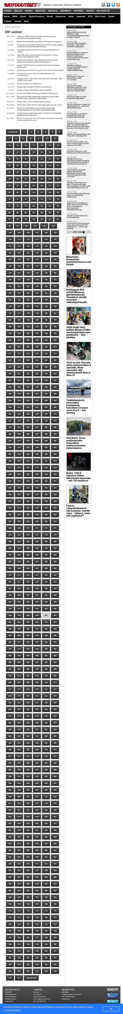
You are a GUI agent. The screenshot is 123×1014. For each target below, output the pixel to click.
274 (28, 421)
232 (28, 374)
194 (10, 333)
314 (10, 468)
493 (55, 662)
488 (10, 662)
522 (46, 696)
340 (28, 494)
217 (55, 354)
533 (37, 709)
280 (28, 427)
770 (10, 978)
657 (19, 850)
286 (28, 434)
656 (10, 850)
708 (46, 904)
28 (9, 159)
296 (10, 447)
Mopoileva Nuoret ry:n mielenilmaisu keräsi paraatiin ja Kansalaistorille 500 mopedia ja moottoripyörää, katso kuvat (78, 160)
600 (46, 783)
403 (55, 562)
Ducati (23, 16)
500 (10, 676)
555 (19, 736)
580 (28, 763)
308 (10, 461)
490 (28, 662)
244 (28, 387)
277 (55, 421)
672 (46, 864)
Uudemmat (13, 132)
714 (46, 911)
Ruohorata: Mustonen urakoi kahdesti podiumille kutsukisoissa (78, 151)
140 (10, 273)
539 (37, 716)
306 (46, 454)
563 (37, 743)
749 (37, 951)
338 (10, 494)
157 (55, 286)
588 (46, 770)
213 (19, 354)
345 (19, 501)
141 (19, 273)
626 (10, 817)
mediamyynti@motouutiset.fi (71, 994)
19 (50, 145)
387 (19, 548)
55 (58, 179)
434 (10, 602)
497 (37, 669)
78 (17, 206)
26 (50, 152)
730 (28, 931)
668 (10, 864)
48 (58, 172)
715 (55, 911)
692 (10, 891)
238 (28, 380)
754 (28, 958)
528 (46, 703)
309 (19, 461)
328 (28, 481)
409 (55, 568)
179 (37, 313)
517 (55, 689)
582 (46, 763)
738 (46, 938)
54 (50, 179)
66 (34, 192)
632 (10, 823)
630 (46, 817)
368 (10, 528)
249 (19, 394)
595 (55, 776)
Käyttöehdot (9, 1001)
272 (10, 421)
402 (46, 562)
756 (46, 958)
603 (19, 790)
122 (10, 253)
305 (37, 454)
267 (19, 414)
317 (37, 468)
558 (46, 736)
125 (37, 253)
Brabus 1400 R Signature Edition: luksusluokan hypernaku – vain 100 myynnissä (78, 477)
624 (46, 810)
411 (19, 575)
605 (37, 790)
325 (55, 474)
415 (55, 575)
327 (19, 481)
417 (19, 582)
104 (10, 233)
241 (55, 380)
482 (10, 656)
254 (10, 400)
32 (42, 159)
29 (17, 159)
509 (37, 682)
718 (28, 917)
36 (17, 166)
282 (46, 427)
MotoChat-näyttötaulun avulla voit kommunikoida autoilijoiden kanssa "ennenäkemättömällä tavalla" (36, 109)
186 (46, 320)
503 (37, 676)
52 (34, 179)
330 (46, 481)
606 (46, 790)
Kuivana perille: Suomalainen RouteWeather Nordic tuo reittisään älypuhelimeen (77, 114)
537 (19, 716)
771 (19, 978)
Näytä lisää (78, 232)
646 (28, 837)
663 (19, 857)
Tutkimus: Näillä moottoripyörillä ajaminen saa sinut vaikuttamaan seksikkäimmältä (36, 37)
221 (37, 360)
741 (19, 944)
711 (19, 911)
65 (26, 192)
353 (37, 508)
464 (10, 635)
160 (28, 293)
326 (10, 481)
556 (28, 736)
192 (46, 327)
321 (19, 474)
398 (10, 562)
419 (37, 582)
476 (10, 649)
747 (19, 951)
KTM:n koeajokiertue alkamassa (29, 84)
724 (28, 924)
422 (10, 588)
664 (28, 857)
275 (37, 421)
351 (19, 508)
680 (10, 877)
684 (46, 877)
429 (19, 595)
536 (10, 716)
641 (37, 830)
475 (55, 642)
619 (55, 803)
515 (37, 689)
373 (55, 528)
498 (46, 669)
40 (50, 166)
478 (28, 649)
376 (28, 535)
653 (37, 844)
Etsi (111, 990)
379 (55, 535)
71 (17, 199)
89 (50, 213)
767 (37, 971)
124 (28, 253)
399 (19, 562)
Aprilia (7, 16)
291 (19, 441)
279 (19, 427)
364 (28, 521)
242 (10, 387)
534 (46, 709)
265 (55, 407)
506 (10, 682)
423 (19, 588)
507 (19, 682)
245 (37, 387)
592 (28, 776)
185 (37, 320)
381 (19, 541)
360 (46, 515)
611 (37, 797)
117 (19, 246)
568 (28, 750)
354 (46, 508)
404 (10, 568)
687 (19, 884)
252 (46, 394)
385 (55, 541)
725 (37, 924)
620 (10, 810)
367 (55, 521)
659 (37, 850)
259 (55, 400)
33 (50, 159)
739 (55, 938)
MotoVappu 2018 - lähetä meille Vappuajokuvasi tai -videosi (39, 105)
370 (28, 528)
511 (55, 682)
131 (37, 260)
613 (55, 797)
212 (10, 354)
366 (46, 521)
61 (50, 186)
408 (46, 568)
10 (31, 139)
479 (37, 649)
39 (42, 166)
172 (28, 307)
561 (19, 743)
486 (46, 656)
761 (37, 964)
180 (46, 313)
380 (10, 541)
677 (37, 870)
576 (46, 756)
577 (55, 756)
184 (28, 320)
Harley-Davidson (36, 16)
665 (37, 857)
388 (28, 548)
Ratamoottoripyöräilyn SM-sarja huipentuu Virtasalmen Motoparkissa (78, 194)
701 (37, 897)
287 (37, 434)
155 (37, 286)
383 (37, 541)
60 (42, 186)
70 (9, 199)
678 (46, 870)
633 (19, 823)
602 (10, 790)
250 (28, 394)
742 (28, 944)
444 (46, 609)
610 (28, 797)
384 (46, 541)
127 (55, 253)
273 (19, 421)
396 (46, 555)
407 (37, 568)
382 (28, 541)
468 (46, 635)
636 (46, 823)
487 (55, 656)
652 (28, 844)
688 (28, 884)
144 (46, 273)
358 (28, 515)
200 (10, 340)
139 (55, 266)
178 (28, 313)
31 (34, 159)
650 (10, 844)
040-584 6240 (41, 1001)
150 (46, 280)
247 (55, 387)
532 (28, 709)
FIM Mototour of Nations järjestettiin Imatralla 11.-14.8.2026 (75, 77)
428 (10, 595)
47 (50, 172)
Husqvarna (60, 16)
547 (55, 723)
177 (19, 313)
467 (37, 635)
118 (28, 246)
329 (37, 481)
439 (55, 602)
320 (10, 474)
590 (10, 776)
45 (34, 172)
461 (37, 629)
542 (10, 723)
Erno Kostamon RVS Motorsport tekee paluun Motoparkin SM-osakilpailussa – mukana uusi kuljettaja (78, 225)
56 (9, 186)
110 (10, 239)
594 (46, 776)
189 (19, 327)
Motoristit (66, 11)
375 (19, 535)
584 (10, 770)
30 (26, 159)
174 (46, 307)
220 (28, 360)
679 (55, 870)
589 (55, 770)
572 (10, 756)
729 (19, 931)
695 (37, 891)
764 (10, 971)
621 (19, 810)
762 (46, 964)
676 (28, 870)
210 (46, 347)
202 (28, 340)
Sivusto (90, 11)
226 (28, 367)
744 (46, 944)
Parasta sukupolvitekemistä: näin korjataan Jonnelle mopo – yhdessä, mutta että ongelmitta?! (78, 510)
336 (46, 488)
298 (28, 447)
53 (42, 179)
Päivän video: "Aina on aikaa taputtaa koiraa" (34, 102)
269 (37, 414)
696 (46, 891)
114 (46, 239)
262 (28, 407)
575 (37, 756)
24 (34, 152)
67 (42, 192)
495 (19, 669)
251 (37, 394)
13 (55, 139)
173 (37, 307)
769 (55, 971)
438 (46, 602)
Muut (26, 21)
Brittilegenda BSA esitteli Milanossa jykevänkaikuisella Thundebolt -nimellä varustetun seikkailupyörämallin (76, 296)
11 (39, 139)
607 (55, 790)
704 (10, 904)
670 (28, 864)
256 (28, 400)
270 (46, 414)
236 (10, 380)
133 (55, 260)
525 (19, 703)
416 (10, 582)
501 (19, 676)
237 (19, 380)
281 (37, 427)
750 (46, 951)
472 (28, 642)
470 (10, 642)
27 (58, 152)
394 (28, 555)
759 (19, 964)
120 (46, 246)
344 (10, 501)
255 (19, 400)
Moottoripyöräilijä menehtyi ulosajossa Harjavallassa (76, 96)
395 (37, 555)
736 (28, 938)
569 (37, 750)
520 (28, 696)
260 (10, 407)
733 (55, 931)
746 (10, 951)
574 (28, 756)
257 (37, 400)
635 (37, 823)
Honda (50, 16)
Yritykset (78, 11)
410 (10, 575)
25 (42, 152)
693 (19, 891)
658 (28, 850)
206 (10, 347)
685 (55, 877)
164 (10, 300)
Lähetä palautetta (39, 997)
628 (28, 817)
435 (19, 602)
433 (55, 595)
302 (10, 454)
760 (28, 964)
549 (19, 729)
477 (19, 649)
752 (10, 958)
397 (55, 555)
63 (9, 192)
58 (26, 186)
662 (10, 857)
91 (9, 219)
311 (37, 461)
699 (19, 897)
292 (28, 441)
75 (50, 199)
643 (55, 830)
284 (10, 434)
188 (10, 327)
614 (10, 803)
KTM (90, 16)
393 (19, 555)
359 (37, 515)
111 (19, 239)
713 (37, 911)
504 (46, 676)
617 (37, 803)
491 (37, 662)
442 (28, 609)
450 (46, 615)
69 (58, 192)
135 (19, 266)
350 (10, 508)
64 (17, 192)
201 (19, 340)
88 (42, 213)
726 (46, 924)
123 (19, 253)
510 (46, 682)
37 (26, 166)
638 (10, 830)
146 (10, 280)
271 (55, 414)
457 (55, 622)
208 (28, 347)
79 (26, 206)
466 (28, 635)
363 (19, 521)
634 (28, 823)
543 (19, 723)
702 (46, 897)
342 (46, 494)
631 (55, 817)
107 (37, 233)
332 (10, 488)
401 (37, 562)
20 (58, 145)
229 (55, 367)
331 (55, 481)
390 (46, 548)
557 (37, 736)
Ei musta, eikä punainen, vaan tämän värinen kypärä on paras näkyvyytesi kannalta (78, 142)
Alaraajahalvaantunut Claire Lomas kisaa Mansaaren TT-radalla (38, 51)
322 (28, 474)
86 (26, 213)
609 (19, 797)
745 (55, 944)
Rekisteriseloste (10, 999)
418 (28, 582)
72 (26, 199)
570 (46, 750)
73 (34, 199)
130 (28, 260)
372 (46, 528)
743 (37, 944)
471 (19, 642)
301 (55, 447)
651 (19, 844)
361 (55, 515)
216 (46, 354)
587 (37, 770)
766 (28, 971)
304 (28, 454)
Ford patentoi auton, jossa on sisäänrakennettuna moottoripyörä (36, 74)
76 (58, 199)
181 (55, 313)
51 (26, 179)
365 (37, 521)
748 (28, 951)
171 (19, 307)
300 (46, 447)
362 (10, 521)
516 (46, 689)
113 (37, 239)
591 (19, 776)
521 (37, 696)
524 (10, 703)
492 (46, 662)
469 (55, 635)
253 (55, 394)
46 (42, 172)
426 (46, 588)
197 (37, 333)
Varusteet (40, 11)
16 (26, 145)
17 (34, 145)
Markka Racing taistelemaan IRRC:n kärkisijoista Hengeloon (39, 42)
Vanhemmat (31, 978)
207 (19, 347)
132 (46, 260)
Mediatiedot (66, 999)
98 (9, 226)
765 (19, 971)
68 (50, 192)
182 (10, 320)
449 (37, 615)
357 (19, 515)
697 (55, 891)
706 (28, 904)
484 (28, 656)
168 (46, 300)
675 (19, 870)
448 (28, 615)
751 (55, 951)
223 (55, 360)
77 (9, 206)
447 (19, 615)
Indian (71, 16)
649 (55, 837)
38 (34, 166)
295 (55, 441)
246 (46, 387)
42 (9, 172)
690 (46, 884)
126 (46, 253)
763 (55, 964)
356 (10, 515)
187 (55, 320)
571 (55, 750)
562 (28, 743)
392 (10, 555)
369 (19, 528)
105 (19, 233)
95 (42, 219)
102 (44, 226)
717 (19, 917)
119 (37, 246)
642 (46, 830)
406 (28, 568)
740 (10, 944)
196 (28, 333)
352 (28, 508)
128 (10, 260)
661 (55, 850)
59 (34, 186)
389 (37, 548)
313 (55, 461)
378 (46, 535)
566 (10, 750)
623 (37, 810)
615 (19, 803)
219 (19, 360)
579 (19, 763)
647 (37, 837)
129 (19, 260)
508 (28, 682)
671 (37, 864)
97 (58, 219)
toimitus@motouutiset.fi (41, 999)
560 (10, 743)
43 (17, 172)
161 (37, 293)
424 (28, 588)
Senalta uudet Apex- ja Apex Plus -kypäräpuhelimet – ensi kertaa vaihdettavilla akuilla (79, 105)
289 (55, 434)
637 (55, 823)
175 (55, 307)
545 (37, 723)
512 (10, 689)
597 (19, 783)
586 (28, 770)
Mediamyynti (68, 989)
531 (19, 709)
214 (28, 354)
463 (55, 629)
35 (9, 166)
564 (46, 743)
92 (17, 219)
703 (55, 897)
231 (19, 374)
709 (55, 904)
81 (42, 206)
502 (28, 676)
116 (10, 246)
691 (55, 884)
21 (9, 152)
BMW (15, 16)
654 (46, 844)
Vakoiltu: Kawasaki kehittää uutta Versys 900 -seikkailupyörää (78, 134)
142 (28, 273)
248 (10, 394)
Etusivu (7, 11)
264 (46, 407)
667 (55, 857)
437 (37, 602)
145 (55, 273)
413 (37, 575)
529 (55, 703)
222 (46, 360)
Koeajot (18, 11)
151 (55, 280)
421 (55, 582)
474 (46, 642)
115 (55, 239)
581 (37, 763)
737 (37, 938)
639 (19, 830)
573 (19, 756)
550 (28, 729)
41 (58, 166)
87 (34, 213)
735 (19, 938)
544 (28, 723)
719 (37, 917)
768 (46, 971)
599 (37, 783)
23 (26, 152)
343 (55, 494)
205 (55, 340)
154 (28, 286)
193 (55, 327)
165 (19, 300)
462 (46, 629)
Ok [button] (111, 1009)
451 (55, 615)
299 (37, 447)
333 (19, 488)
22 (17, 152)
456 (46, 622)
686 (10, 884)
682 (28, 877)
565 (55, 743)
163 (55, 293)
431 (37, 595)
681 (19, 877)
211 (55, 347)
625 (55, 810)
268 (28, 414)
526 (28, 703)
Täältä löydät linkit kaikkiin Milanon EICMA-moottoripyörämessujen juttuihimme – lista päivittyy (78, 332)
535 (55, 709)
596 (10, 783)
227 (37, 367)
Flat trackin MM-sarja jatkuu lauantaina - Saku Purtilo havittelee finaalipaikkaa (76, 44)
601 (55, 783)
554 (10, 736)
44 (26, 172)
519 (19, 696)
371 (37, 528)
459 (19, 629)
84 (9, 213)
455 (37, 622)
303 (19, 454)
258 (46, 400)
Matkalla (53, 11)
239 (37, 380)
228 (46, 367)
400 (28, 562)
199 (55, 333)
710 (10, 911)
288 (46, 434)
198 (46, 333)
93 (26, 219)
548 (10, 729)
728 (10, 931)
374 (10, 535)
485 (37, 656)
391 (55, 548)
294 (46, 441)
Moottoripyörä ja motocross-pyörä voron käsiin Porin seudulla (40, 70)
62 (58, 186)
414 (46, 575)
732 (46, 931)
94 (34, 219)
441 (19, 609)
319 (55, 468)
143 (37, 273)
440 (10, 609)
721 (55, 917)
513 (19, 689)
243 (19, 387)
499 (55, 669)
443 (37, 609)
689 (37, 884)
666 (46, 857)
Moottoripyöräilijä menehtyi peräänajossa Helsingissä (37, 93)
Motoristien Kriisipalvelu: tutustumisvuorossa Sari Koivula (78, 260)
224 (10, 367)
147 (19, 280)
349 (55, 501)
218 (10, 360)
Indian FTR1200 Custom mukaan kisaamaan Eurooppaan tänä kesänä (38, 66)
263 (37, 407)
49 (9, 179)
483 (19, 656)
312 (46, 461)
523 (55, 696)
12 (47, 139)
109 (55, 233)
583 (55, 763)
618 (46, 803)
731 (37, 931)
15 (17, 145)
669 (19, 864)
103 (53, 226)
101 (35, 226)
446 (10, 615)
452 (10, 622)
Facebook (111, 996)
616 (28, 803)
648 (46, 837)
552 (46, 729)
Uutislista (15, 27)
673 (55, 864)
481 (55, 649)
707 (37, 904)
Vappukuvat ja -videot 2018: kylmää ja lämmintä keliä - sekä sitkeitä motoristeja (39, 80)
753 (19, 958)
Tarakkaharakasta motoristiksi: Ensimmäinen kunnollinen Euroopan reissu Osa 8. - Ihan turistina (77, 406)
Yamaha (17, 21)
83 (58, 206)
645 (19, 837)
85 (17, 213)
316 (28, 468)
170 (10, 307)
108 (46, 233)
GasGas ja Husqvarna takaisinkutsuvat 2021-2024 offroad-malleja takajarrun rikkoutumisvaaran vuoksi (77, 87)
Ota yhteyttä (103, 11)
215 (37, 354)
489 (19, 662)
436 (28, 602)
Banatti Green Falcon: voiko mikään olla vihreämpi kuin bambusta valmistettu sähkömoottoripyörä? (37, 61)
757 (55, 958)
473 (37, 642)
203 (37, 340)
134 (10, 266)
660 (46, 850)
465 (19, 635)
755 (37, 958)
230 (10, 374)
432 (46, 595)
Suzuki (111, 16)
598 (28, 783)
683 (37, 877)
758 (10, 964)
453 (19, 622)
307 (55, 454)
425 (37, 588)
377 (37, 535)
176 (10, 313)
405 (19, 568)
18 (42, 145)
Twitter (112, 1001)
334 (28, 488)
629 (37, 817)
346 (28, 501)
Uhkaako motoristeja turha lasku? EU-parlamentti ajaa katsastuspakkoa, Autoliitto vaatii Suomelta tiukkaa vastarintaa (78, 184)
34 (58, 159)
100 (26, 226)
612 (46, 797)
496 (28, 669)
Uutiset (28, 11)
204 (46, 340)
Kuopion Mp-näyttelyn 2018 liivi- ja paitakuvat (34, 87)
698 (10, 897)
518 (10, 696)
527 (37, 703)
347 (37, 501)
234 (46, 374)
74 (42, 199)
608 (10, 797)
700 (28, 897)
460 (28, 629)
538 (28, 716)
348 (46, 501)
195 (19, 333)
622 (28, 810)
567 (19, 750)
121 (55, 246)
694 (28, 891)
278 (10, 427)
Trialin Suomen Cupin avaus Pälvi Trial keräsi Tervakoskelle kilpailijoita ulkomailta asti (39, 114)
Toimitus (37, 989)
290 (10, 441)
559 (55, 736)
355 (55, 508)
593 (37, 776)
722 (10, 924)
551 (37, 729)
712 (28, 911)
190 (28, 327)
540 (46, 716)
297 (19, 447)
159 (19, 293)
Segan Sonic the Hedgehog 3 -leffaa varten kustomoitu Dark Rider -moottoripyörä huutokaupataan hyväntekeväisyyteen (77, 205)
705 (19, 904)
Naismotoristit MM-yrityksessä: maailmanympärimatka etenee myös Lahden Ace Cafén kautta (38, 98)
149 (37, 280)
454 (28, 622)
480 (46, 649)
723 (19, 924)
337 (55, 488)
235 (55, 374)
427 (55, 588)
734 (10, 938)
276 (46, 421)
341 (37, 494)
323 (37, 474)
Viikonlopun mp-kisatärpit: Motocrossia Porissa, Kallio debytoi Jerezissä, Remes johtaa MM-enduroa (40, 46)
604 (28, 790)
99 (17, 226)
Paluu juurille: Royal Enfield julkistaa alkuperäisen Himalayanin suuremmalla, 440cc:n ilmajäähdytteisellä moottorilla (76, 172)
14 (9, 145)
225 (19, 367)
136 (28, 266)
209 (37, 347)
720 (46, 917)
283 (55, 427)
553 (55, 729)
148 (28, 280)
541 (55, 716)
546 (46, 723)
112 (28, 239)
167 (37, 300)
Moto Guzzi (100, 16)
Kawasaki (81, 16)
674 (10, 870)
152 (10, 286)
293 (37, 441)
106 (28, 233)
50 (17, 179)
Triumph (7, 21)
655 (55, 844)
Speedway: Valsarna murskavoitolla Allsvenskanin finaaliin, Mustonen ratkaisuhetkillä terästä (77, 67)
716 (10, 917)
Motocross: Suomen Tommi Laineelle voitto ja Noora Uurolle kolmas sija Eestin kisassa (39, 119)
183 (19, 320)
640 (28, 830)
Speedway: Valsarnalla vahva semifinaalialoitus (77, 215)
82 (50, 206)
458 (10, 629)
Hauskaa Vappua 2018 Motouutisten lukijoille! (34, 90)
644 (10, 837)
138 (46, 266)
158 (10, 293)
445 (55, 609)
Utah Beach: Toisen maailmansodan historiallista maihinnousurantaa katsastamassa (76, 443)
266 (10, 414)
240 (46, 380)
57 (17, 186)
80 (34, 206)
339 (19, 494)
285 (19, 434)
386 (10, 548)
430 (28, 595)
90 (58, 213)
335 (37, 488)
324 (46, 474)
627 (19, 817)
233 (37, 374)
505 (55, 676)
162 (46, 293)
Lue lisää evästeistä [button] (12, 1010)
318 (46, 468)
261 (19, 407)
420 (46, 582)
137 (37, 266)
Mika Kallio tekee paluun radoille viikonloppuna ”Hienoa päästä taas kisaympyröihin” (37, 56)
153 (19, 286)
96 (50, 219)
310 (28, 461)
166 (28, 300)
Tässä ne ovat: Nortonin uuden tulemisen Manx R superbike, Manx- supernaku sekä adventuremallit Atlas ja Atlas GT (78, 369)
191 (37, 327)
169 (55, 300)
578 (10, 763)
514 (28, 689)
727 (55, 924)
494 (10, 669)
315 (19, 468)
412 (28, 575)
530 (10, 709)
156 (46, 286)
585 (19, 770)
